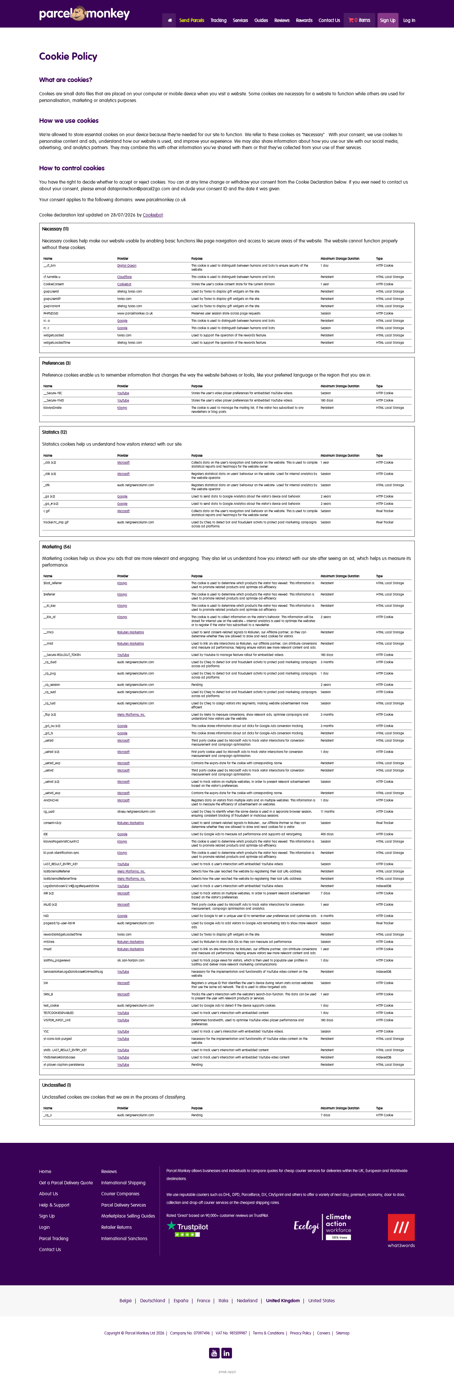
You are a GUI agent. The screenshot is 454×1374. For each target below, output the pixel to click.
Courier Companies (120, 1194)
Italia (223, 1301)
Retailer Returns (116, 1227)
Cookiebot (153, 215)
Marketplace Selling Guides (128, 1216)
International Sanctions (124, 1238)
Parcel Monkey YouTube (214, 1353)
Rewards (304, 20)
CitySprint (276, 1194)
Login (44, 1227)
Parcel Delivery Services (123, 1205)
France (203, 1301)
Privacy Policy (300, 1333)
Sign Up (388, 20)
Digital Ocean (126, 266)
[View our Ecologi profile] (322, 1227)
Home (169, 20)
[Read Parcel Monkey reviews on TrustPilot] (187, 1230)
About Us (48, 1194)
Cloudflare (124, 277)
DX (264, 1194)
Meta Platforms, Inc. (131, 715)
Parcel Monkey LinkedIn (226, 1353)
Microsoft (123, 463)
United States (321, 1301)
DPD (236, 1194)
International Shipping (123, 1183)
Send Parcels (191, 20)
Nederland (247, 1301)
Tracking (219, 20)
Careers (323, 1333)
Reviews (282, 20)
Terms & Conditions (268, 1333)
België (126, 1301)
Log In (409, 20)
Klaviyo (122, 408)
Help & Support (54, 1205)
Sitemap (343, 1333)
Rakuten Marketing (130, 632)
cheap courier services (302, 1170)
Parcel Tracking (53, 1238)
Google (122, 321)
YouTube (123, 393)
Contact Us (50, 1249)
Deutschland (152, 1301)
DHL (226, 1194)
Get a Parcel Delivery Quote (66, 1183)
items (362, 20)
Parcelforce (251, 1194)
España (181, 1301)
